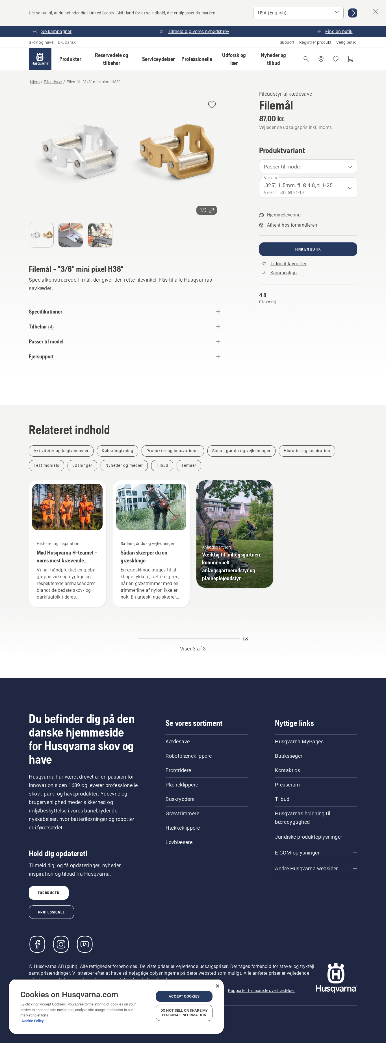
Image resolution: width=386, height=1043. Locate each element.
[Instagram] (61, 944)
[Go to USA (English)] (352, 12)
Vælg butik (346, 42)
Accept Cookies (184, 996)
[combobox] (308, 166)
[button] (70, 59)
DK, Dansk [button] (67, 42)
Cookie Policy (33, 1021)
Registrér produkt (315, 42)
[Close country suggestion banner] (375, 11)
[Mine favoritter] (335, 59)
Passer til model (282, 167)
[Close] (217, 986)
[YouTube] (84, 944)
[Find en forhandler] (321, 59)
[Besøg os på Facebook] (37, 944)
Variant (271, 178)
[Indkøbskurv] (350, 59)
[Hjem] (40, 59)
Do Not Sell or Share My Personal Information (184, 1012)
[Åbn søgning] (306, 59)
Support (287, 42)
